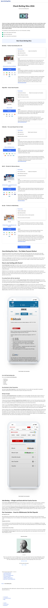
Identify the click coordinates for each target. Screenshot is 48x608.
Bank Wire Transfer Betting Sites (9, 579)
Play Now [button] (9, 69)
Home (3, 583)
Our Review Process (7, 598)
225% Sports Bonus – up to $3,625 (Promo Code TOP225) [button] (9, 185)
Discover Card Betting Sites (8, 575)
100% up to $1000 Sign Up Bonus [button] (9, 147)
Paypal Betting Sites (7, 576)
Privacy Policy (6, 604)
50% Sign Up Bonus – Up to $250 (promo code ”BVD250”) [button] (9, 226)
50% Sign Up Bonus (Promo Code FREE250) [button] (9, 66)
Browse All (5, 605)
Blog (4, 599)
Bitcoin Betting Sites (7, 574)
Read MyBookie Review (22, 161)
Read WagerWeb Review (22, 122)
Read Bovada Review (21, 241)
